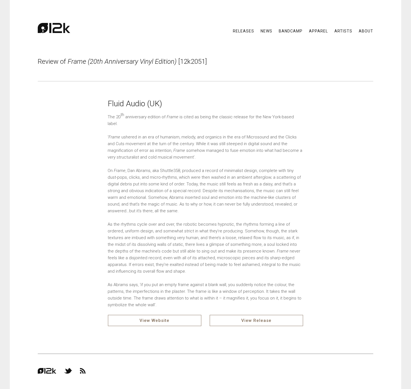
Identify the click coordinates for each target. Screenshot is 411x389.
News (266, 31)
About (366, 31)
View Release (256, 320)
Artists (343, 31)
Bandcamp (291, 31)
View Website (154, 320)
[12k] (54, 28)
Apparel (318, 31)
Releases (243, 31)
